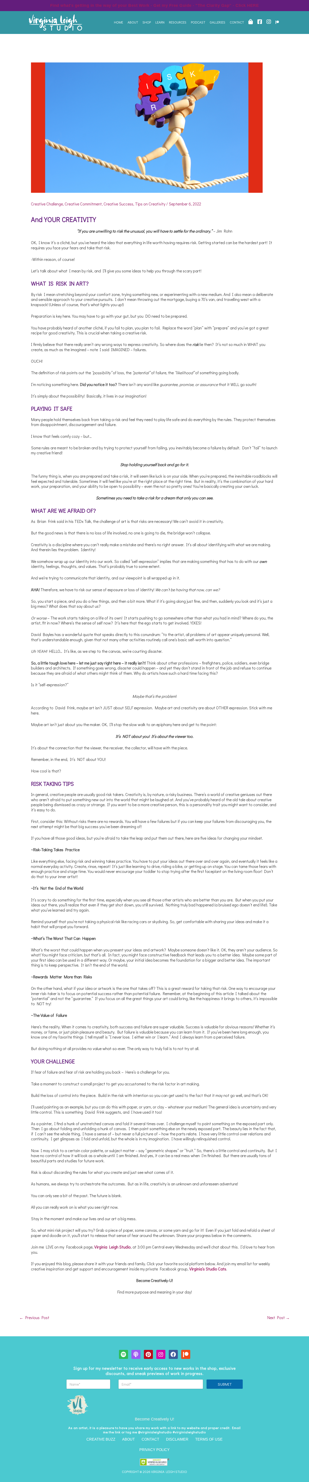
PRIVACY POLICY (154, 1450)
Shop (147, 22)
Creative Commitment (83, 204)
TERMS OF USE (209, 1439)
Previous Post (34, 1317)
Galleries (217, 22)
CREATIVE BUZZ (100, 1439)
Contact (237, 22)
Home (118, 22)
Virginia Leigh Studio (112, 1247)
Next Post (278, 1317)
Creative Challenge (47, 204)
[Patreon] (277, 22)
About (133, 22)
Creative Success (118, 204)
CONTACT (150, 1439)
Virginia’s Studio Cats (207, 1269)
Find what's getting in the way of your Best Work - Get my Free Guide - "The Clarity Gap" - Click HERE (154, 5)
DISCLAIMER (177, 1439)
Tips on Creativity (150, 204)
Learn (159, 22)
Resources (177, 22)
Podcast (198, 22)
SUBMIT (225, 1384)
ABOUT (128, 1439)
